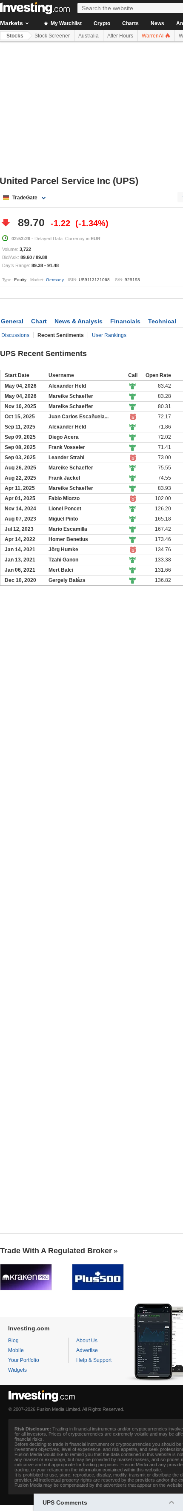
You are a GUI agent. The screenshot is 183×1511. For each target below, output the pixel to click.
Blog (13, 1341)
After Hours (120, 36)
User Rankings (109, 335)
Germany (55, 279)
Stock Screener (52, 36)
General (12, 321)
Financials (125, 321)
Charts (130, 23)
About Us (86, 1341)
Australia (88, 36)
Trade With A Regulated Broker (56, 1250)
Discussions (15, 335)
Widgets (17, 1370)
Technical (162, 321)
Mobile (16, 1350)
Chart (39, 321)
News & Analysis (78, 321)
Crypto (102, 23)
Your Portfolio (23, 1360)
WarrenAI (153, 36)
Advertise (87, 1350)
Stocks (14, 36)
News (157, 23)
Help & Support (94, 1360)
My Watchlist (65, 23)
